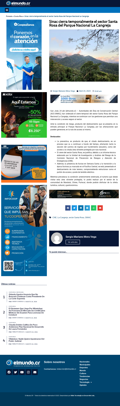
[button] (7, 10)
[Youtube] (22, 372)
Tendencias (85, 376)
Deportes (84, 368)
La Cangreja (63, 217)
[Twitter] (15, 372)
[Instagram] (28, 372)
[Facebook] (9, 372)
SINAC (88, 217)
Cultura (83, 373)
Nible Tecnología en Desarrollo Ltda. (83, 395)
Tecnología (84, 382)
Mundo (83, 371)
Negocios (84, 379)
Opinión (83, 385)
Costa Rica (18, 16)
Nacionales (85, 362)
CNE (54, 217)
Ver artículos (73, 242)
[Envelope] (35, 372)
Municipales (85, 365)
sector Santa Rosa (76, 217)
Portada (9, 16)
